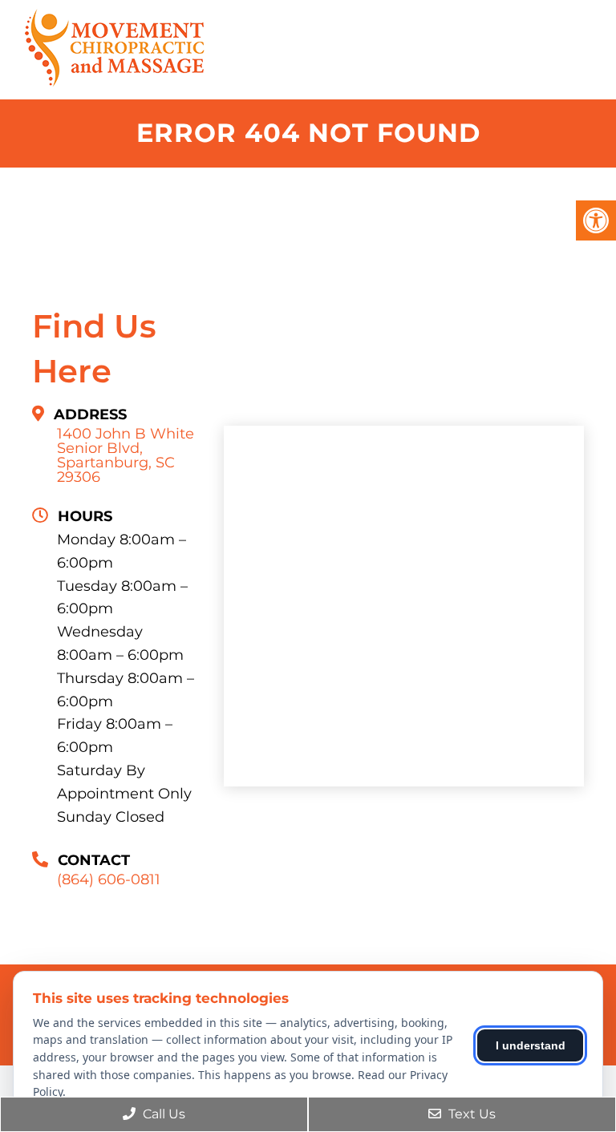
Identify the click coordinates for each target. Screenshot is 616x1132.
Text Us (470, 1114)
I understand (530, 1045)
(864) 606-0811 (108, 879)
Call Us (162, 1114)
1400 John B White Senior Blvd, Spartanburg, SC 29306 (125, 455)
